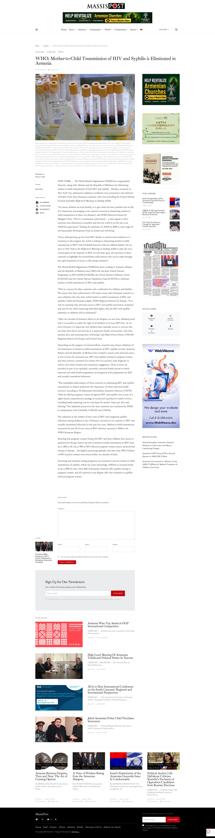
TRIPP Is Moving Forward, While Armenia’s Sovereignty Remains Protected (153, 212)
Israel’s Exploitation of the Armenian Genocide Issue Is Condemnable (153, 200)
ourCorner (137, 768)
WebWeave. (75, 832)
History (63, 765)
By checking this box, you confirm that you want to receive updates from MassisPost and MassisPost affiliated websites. (84, 599)
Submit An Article (112, 827)
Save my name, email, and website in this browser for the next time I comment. (85, 557)
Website (115, 545)
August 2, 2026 (147, 205)
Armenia (82, 29)
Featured (56, 765)
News (71, 29)
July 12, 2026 (146, 229)
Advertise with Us (93, 827)
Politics (150, 768)
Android (71, 827)
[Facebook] (37, 819)
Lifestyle (51, 51)
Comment (61, 509)
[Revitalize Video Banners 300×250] (161, 89)
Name (60, 545)
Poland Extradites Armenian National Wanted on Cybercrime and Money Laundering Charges (158, 445)
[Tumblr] (56, 819)
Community (95, 29)
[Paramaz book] (161, 168)
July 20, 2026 (146, 217)
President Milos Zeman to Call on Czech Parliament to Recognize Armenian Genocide (43, 558)
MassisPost (39, 189)
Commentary (120, 29)
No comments (41, 70)
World (107, 29)
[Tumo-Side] (161, 128)
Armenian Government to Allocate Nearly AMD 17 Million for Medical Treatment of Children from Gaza (159, 464)
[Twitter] (42, 819)
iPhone (62, 827)
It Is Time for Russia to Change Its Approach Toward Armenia (151, 224)
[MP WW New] (161, 386)
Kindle (80, 827)
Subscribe (118, 593)
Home (64, 29)
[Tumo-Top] (107, 17)
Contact (53, 827)
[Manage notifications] (208, 832)
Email (87, 545)
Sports (133, 29)
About (38, 827)
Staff (45, 827)
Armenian (77, 768)
